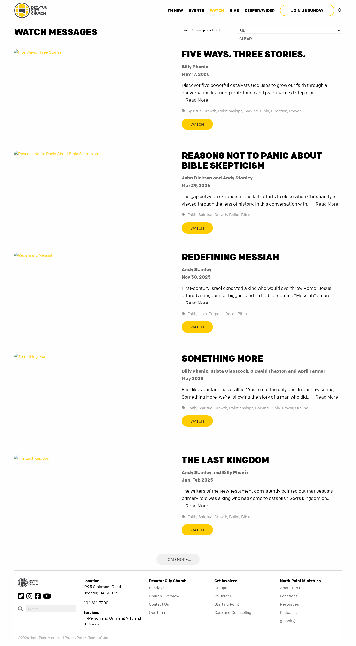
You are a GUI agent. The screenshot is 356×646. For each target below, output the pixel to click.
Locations (288, 596)
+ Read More (195, 100)
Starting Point (226, 604)
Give (234, 10)
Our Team (157, 612)
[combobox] (289, 30)
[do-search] (51, 608)
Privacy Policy (75, 637)
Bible (245, 214)
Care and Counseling (232, 612)
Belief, (234, 214)
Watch (217, 10)
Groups (301, 407)
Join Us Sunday (307, 10)
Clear (245, 38)
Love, (203, 313)
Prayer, (288, 407)
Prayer (295, 110)
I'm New (175, 10)
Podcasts (288, 612)
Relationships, (230, 110)
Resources (289, 604)
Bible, (265, 110)
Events (196, 10)
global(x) (287, 620)
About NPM (290, 587)
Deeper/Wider (260, 10)
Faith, (192, 214)
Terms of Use (98, 637)
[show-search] (338, 10)
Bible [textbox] (243, 30)
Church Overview (164, 596)
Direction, (279, 110)
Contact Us (159, 604)
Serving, (251, 110)
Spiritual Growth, (202, 110)
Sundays (156, 587)
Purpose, (216, 313)
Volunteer (222, 596)
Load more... (178, 559)
